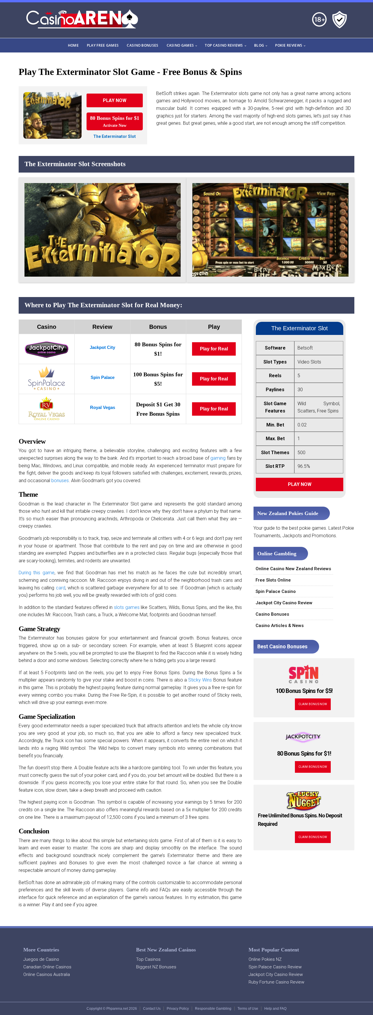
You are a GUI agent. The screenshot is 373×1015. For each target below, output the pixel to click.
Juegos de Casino (41, 959)
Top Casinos (148, 959)
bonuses (60, 480)
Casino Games (180, 45)
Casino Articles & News (280, 625)
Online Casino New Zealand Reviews (293, 568)
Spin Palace (103, 377)
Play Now (300, 484)
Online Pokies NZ (265, 959)
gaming (218, 458)
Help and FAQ (275, 1009)
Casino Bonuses (142, 45)
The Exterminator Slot (114, 136)
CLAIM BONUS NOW (312, 704)
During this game (36, 572)
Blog (259, 45)
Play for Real (214, 348)
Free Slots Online (273, 580)
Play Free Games (103, 45)
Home (73, 45)
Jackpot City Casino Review (284, 602)
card (60, 588)
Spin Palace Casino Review (275, 967)
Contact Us (152, 1009)
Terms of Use (247, 1009)
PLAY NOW (114, 100)
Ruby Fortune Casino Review (276, 982)
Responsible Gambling (213, 1009)
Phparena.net (117, 1009)
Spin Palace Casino (276, 591)
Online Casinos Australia (46, 974)
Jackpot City (102, 347)
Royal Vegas (102, 407)
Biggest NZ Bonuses (156, 967)
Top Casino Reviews (224, 45)
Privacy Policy (178, 1009)
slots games (127, 607)
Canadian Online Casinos (47, 967)
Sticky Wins (200, 680)
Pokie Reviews (288, 45)
